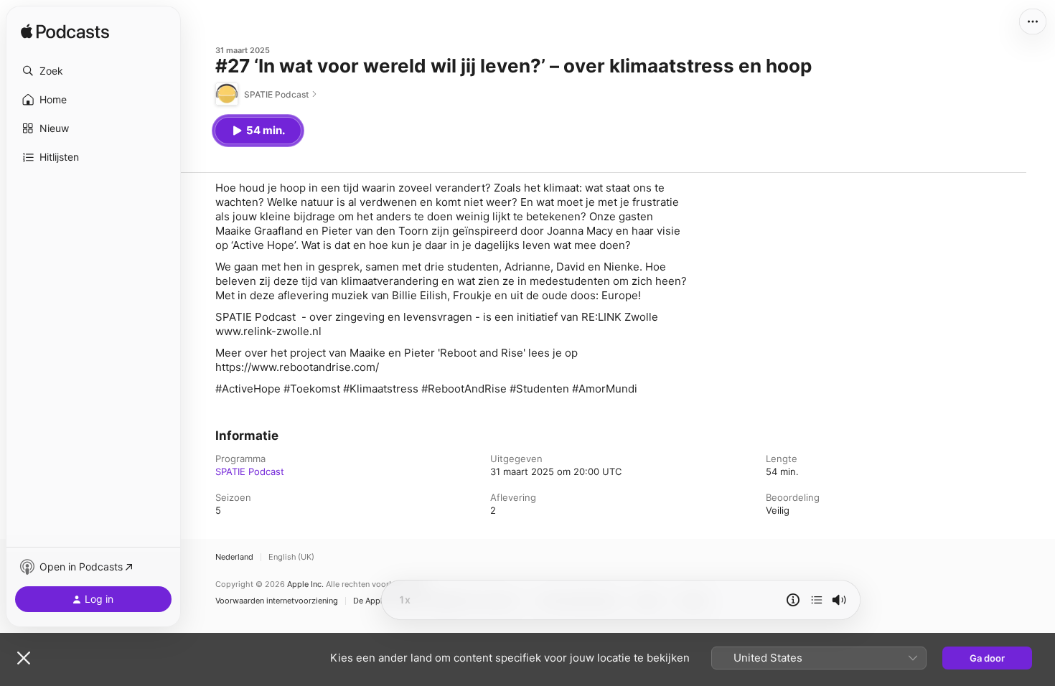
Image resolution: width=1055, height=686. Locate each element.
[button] (93, 71)
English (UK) (291, 557)
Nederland (234, 557)
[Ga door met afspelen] (816, 600)
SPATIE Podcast (249, 471)
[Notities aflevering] (793, 600)
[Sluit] (23, 658)
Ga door (987, 658)
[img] (65, 32)
